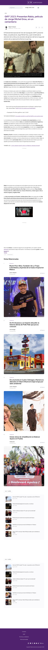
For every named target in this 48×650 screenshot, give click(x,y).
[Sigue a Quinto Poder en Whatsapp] (28, 643)
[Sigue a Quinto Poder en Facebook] (30, 643)
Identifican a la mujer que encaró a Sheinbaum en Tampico (24, 524)
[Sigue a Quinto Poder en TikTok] (38, 643)
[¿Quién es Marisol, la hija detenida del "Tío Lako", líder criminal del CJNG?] (8, 513)
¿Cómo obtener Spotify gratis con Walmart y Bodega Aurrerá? (25, 145)
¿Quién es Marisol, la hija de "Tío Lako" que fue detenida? (24, 510)
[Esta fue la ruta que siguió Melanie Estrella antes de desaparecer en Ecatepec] (8, 506)
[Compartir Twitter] (39, 27)
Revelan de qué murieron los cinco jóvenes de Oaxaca (23, 517)
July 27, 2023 (25, 112)
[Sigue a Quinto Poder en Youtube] (36, 643)
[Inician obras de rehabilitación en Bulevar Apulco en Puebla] (24, 466)
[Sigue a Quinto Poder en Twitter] (32, 643)
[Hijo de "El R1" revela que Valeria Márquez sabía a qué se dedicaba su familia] (8, 534)
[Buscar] (11, 7)
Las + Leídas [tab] (8, 491)
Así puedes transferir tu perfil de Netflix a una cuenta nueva (29, 116)
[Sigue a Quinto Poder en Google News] (42, 643)
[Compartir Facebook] (36, 27)
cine (5, 254)
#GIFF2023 (19, 108)
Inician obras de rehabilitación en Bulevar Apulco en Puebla (25, 438)
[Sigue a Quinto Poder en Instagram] (34, 643)
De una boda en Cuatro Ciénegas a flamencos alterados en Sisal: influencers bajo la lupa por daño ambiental (27, 382)
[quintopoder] (34, 2)
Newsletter (6, 251)
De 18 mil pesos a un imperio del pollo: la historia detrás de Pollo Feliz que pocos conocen (24, 325)
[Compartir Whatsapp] (42, 27)
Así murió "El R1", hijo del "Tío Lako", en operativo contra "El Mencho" (26, 497)
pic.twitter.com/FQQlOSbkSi (28, 108)
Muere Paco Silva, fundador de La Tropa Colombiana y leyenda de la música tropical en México (26, 268)
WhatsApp (6, 249)
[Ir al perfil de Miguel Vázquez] (6, 27)
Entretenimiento (10, 254)
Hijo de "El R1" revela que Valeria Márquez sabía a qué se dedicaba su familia (26, 532)
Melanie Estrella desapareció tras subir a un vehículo (23, 503)
